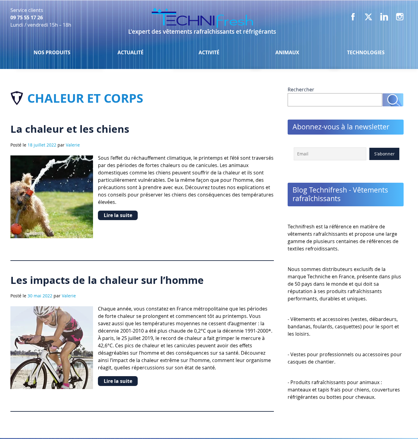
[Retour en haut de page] (397, 422)
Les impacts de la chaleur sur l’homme (107, 280)
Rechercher (301, 89)
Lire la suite (118, 215)
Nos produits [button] (52, 52)
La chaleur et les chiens (69, 129)
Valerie (73, 145)
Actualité (131, 52)
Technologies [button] (366, 52)
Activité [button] (209, 52)
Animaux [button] (287, 52)
